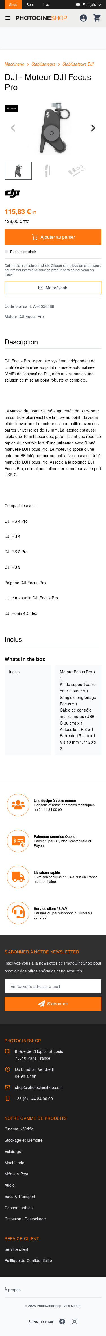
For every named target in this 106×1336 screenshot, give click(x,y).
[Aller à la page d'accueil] (41, 18)
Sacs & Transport (20, 1196)
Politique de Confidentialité (28, 1260)
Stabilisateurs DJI (78, 64)
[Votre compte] (83, 18)
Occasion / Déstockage (25, 1219)
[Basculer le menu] (8, 17)
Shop (13, 4)
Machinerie (15, 64)
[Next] (92, 128)
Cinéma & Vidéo (19, 1129)
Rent (30, 4)
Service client (16, 1249)
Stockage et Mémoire (24, 1140)
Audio (10, 1185)
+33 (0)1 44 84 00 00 (34, 1098)
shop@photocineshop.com (39, 1087)
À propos (13, 1289)
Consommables (19, 1207)
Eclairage (13, 1151)
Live (46, 4)
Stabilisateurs (44, 64)
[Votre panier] (96, 18)
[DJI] (53, 193)
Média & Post (16, 1174)
